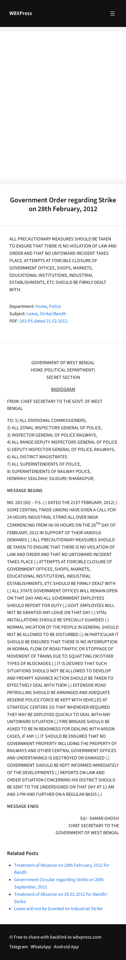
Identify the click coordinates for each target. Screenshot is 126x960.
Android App (66, 947)
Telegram (18, 947)
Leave (32, 314)
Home (41, 306)
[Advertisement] (63, 109)
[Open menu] (112, 13)
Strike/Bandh (53, 314)
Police (55, 306)
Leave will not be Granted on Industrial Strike (58, 908)
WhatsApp (41, 947)
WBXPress (20, 13)
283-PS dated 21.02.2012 (43, 321)
